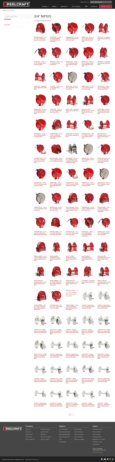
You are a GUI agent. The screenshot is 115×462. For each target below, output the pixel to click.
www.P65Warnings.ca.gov (98, 452)
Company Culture (97, 437)
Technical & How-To (98, 429)
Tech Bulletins (62, 442)
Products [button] (44, 6)
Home (4, 10)
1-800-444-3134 (84, 2)
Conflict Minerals (78, 432)
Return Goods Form (64, 437)
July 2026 (7, 25)
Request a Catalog (79, 439)
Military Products (45, 439)
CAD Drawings (78, 429)
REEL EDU (43, 434)
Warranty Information (64, 432)
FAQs (60, 439)
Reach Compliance (79, 434)
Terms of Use (35, 459)
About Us (28, 429)
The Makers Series (97, 442)
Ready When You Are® (99, 439)
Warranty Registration (64, 434)
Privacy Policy (28, 459)
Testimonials (29, 437)
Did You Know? (96, 434)
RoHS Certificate (78, 437)
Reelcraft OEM (29, 434)
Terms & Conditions (46, 437)
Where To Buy (105, 6)
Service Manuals (63, 429)
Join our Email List (30, 439)
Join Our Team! (44, 432)
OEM (86, 6)
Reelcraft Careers (45, 429)
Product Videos (97, 432)
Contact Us (94, 6)
